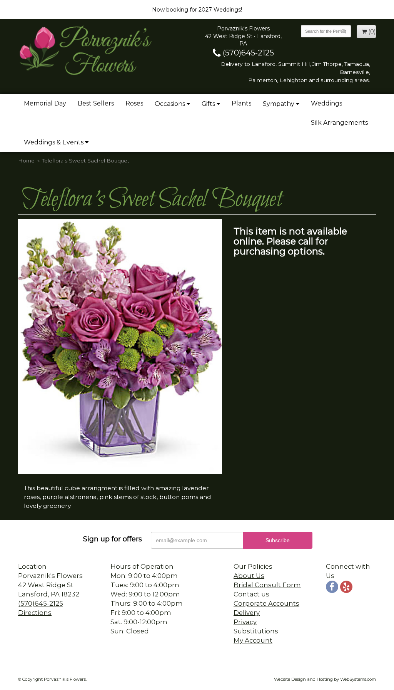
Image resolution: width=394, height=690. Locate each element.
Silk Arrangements (339, 122)
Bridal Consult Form (267, 585)
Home (26, 160)
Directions (35, 612)
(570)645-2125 (247, 52)
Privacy (245, 622)
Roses (134, 103)
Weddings (326, 103)
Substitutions (256, 631)
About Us (249, 575)
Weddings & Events (53, 142)
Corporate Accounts (266, 603)
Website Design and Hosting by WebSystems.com (325, 679)
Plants (241, 103)
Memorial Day (45, 103)
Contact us (251, 594)
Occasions (170, 103)
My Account (253, 640)
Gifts (208, 103)
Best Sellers (96, 103)
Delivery (247, 612)
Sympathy (278, 103)
